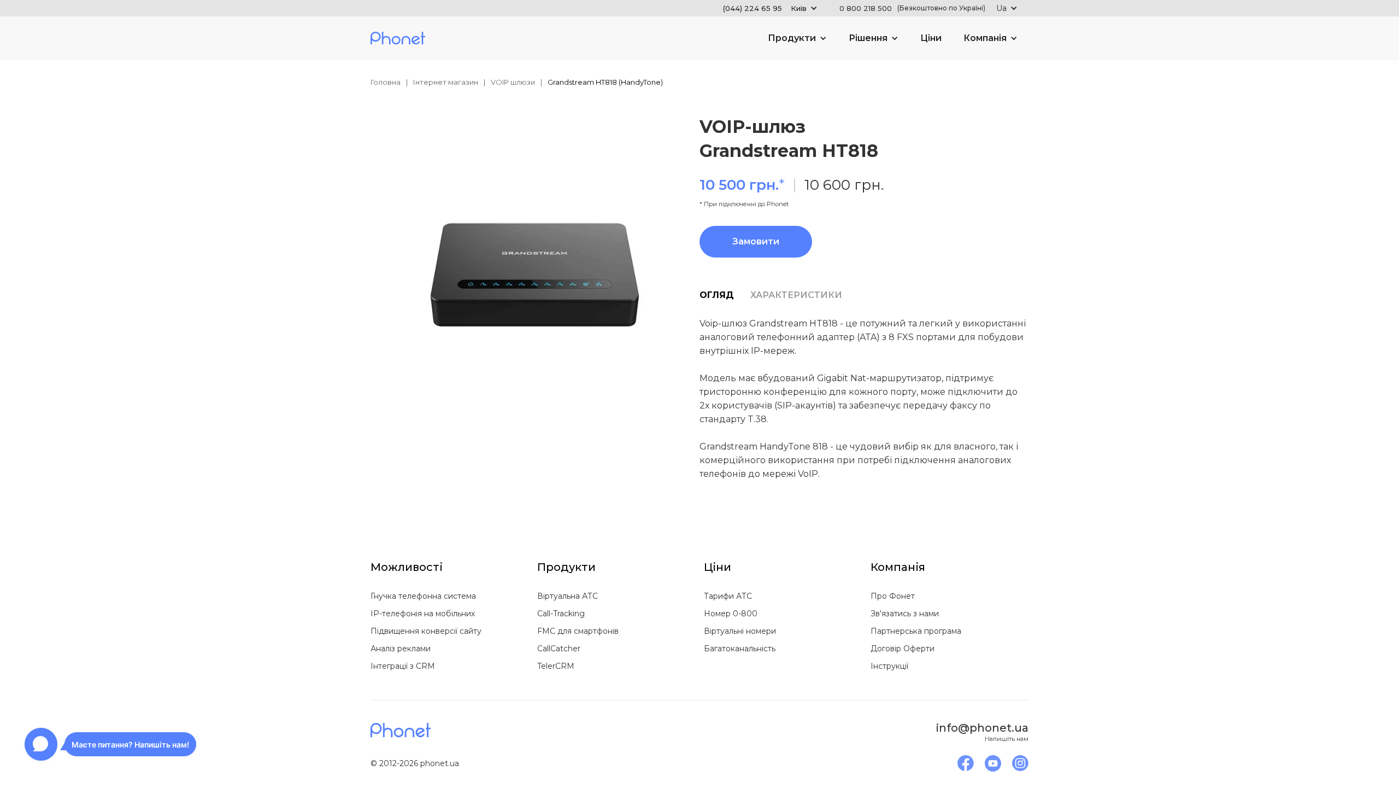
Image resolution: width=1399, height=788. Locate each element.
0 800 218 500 (912, 8)
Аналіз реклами (401, 648)
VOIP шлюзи (513, 82)
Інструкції (889, 666)
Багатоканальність (739, 648)
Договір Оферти (902, 648)
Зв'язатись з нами (905, 613)
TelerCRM (555, 666)
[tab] (725, 295)
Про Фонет (893, 596)
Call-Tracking (561, 613)
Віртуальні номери (740, 631)
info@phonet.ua (982, 727)
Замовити (755, 241)
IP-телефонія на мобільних (423, 613)
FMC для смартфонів (578, 631)
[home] (398, 38)
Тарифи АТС (728, 596)
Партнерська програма (916, 631)
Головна (386, 82)
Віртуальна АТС (567, 596)
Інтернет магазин (445, 82)
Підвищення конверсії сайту (426, 631)
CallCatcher (558, 648)
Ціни (931, 38)
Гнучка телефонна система (423, 596)
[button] (770, 8)
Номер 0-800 (730, 613)
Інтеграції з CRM (403, 666)
